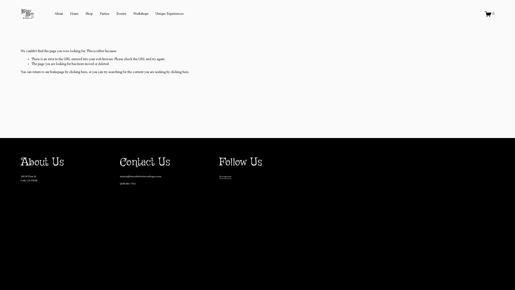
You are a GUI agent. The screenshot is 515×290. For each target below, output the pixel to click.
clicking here (78, 72)
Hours (74, 14)
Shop (89, 14)
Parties (104, 14)
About (59, 14)
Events (121, 14)
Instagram (225, 176)
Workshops (140, 14)
